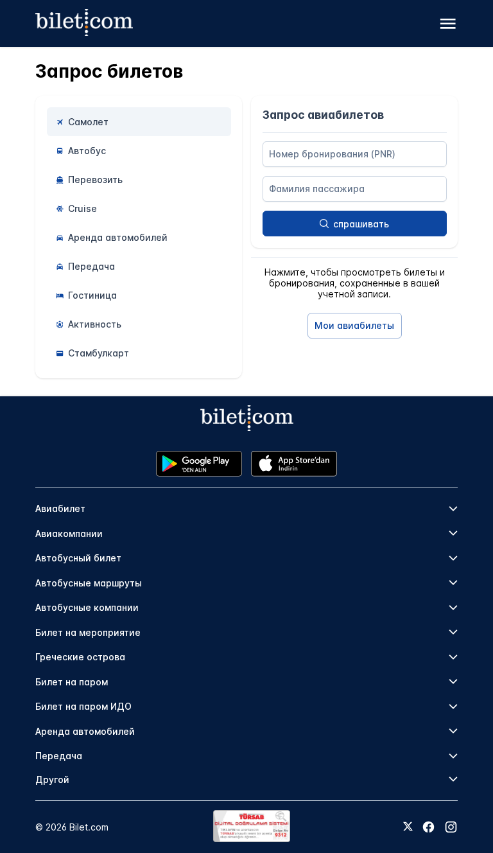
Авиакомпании (69, 533)
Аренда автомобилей (85, 731)
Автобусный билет (78, 557)
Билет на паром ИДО (83, 706)
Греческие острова (80, 656)
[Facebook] (428, 827)
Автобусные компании (87, 607)
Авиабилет (60, 508)
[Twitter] (408, 827)
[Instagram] (451, 827)
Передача (58, 755)
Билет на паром (71, 681)
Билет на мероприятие (88, 632)
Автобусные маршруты (88, 582)
